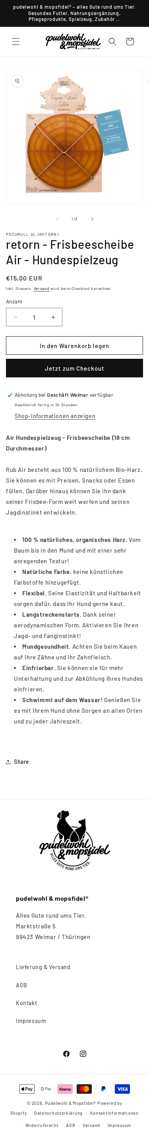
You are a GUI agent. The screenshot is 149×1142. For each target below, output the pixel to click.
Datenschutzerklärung (58, 1112)
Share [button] (21, 761)
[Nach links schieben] (57, 219)
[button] (16, 41)
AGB (21, 985)
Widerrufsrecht (42, 1125)
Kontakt (26, 1003)
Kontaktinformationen (114, 1112)
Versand (42, 288)
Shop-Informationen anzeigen (55, 416)
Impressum (31, 1020)
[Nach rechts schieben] (92, 219)
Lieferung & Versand (43, 967)
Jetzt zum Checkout (74, 368)
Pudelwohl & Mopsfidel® (70, 1103)
